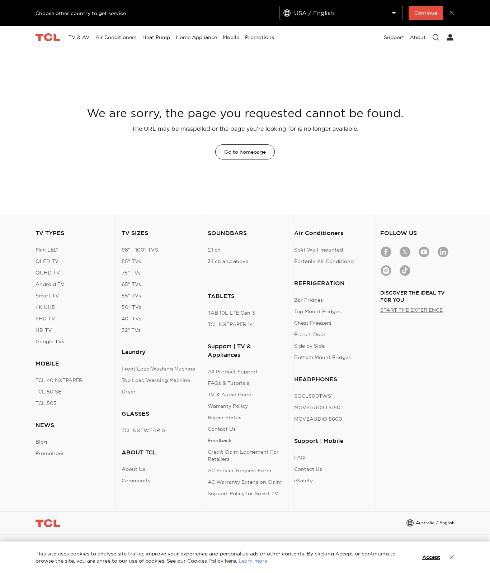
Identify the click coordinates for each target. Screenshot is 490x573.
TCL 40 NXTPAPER (59, 380)
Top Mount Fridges (317, 311)
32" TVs (131, 330)
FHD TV (45, 318)
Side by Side (309, 346)
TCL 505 (46, 403)
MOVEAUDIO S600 (318, 419)
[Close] (451, 557)
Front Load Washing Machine (158, 369)
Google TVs (50, 341)
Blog (41, 442)
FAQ (299, 457)
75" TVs (131, 272)
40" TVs (131, 318)
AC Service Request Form (239, 470)
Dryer (129, 391)
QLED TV (47, 261)
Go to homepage (245, 152)
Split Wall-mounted (318, 250)
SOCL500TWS (312, 396)
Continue (425, 13)
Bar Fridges (308, 300)
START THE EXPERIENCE (411, 310)
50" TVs (131, 307)
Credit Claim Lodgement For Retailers (243, 455)
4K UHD (46, 307)
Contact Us (222, 429)
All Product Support (233, 371)
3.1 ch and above (228, 261)
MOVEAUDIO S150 (317, 407)
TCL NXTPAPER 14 (230, 324)
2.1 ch (214, 250)
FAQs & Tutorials (228, 383)
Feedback (220, 440)
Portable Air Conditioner (324, 261)
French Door (310, 334)
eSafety (303, 480)
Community (136, 480)
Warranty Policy (228, 406)
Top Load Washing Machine (156, 380)
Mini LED (47, 250)
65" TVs (131, 284)
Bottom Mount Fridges (322, 357)
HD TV (44, 330)
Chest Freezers (312, 323)
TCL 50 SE (48, 391)
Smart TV (47, 295)
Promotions (50, 453)
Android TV (50, 284)
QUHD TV (48, 272)
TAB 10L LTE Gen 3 (231, 313)
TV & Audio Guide (230, 394)
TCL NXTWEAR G (143, 430)
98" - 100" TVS (140, 250)
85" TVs (131, 261)
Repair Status (224, 417)
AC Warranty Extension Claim (245, 482)
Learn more (253, 561)
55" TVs (131, 295)
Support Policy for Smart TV (243, 493)
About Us (133, 469)
